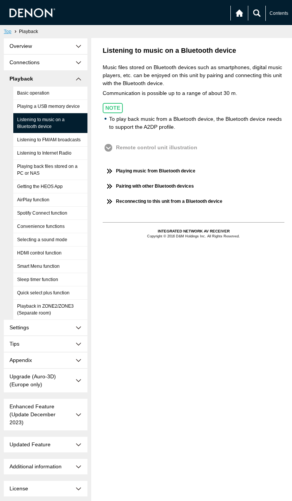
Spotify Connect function (42, 213)
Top (7, 31)
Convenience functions (41, 226)
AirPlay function (33, 199)
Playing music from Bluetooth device (155, 171)
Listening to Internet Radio (44, 153)
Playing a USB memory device (48, 106)
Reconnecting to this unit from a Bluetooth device (169, 201)
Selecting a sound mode (42, 239)
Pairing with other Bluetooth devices (155, 186)
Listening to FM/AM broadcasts (49, 139)
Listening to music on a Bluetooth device (41, 123)
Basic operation (33, 93)
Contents (279, 13)
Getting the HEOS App (40, 186)
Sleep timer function (37, 279)
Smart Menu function (38, 266)
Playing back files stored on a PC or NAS (47, 170)
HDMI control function (39, 253)
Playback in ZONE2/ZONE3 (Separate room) (45, 309)
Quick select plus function (43, 293)
